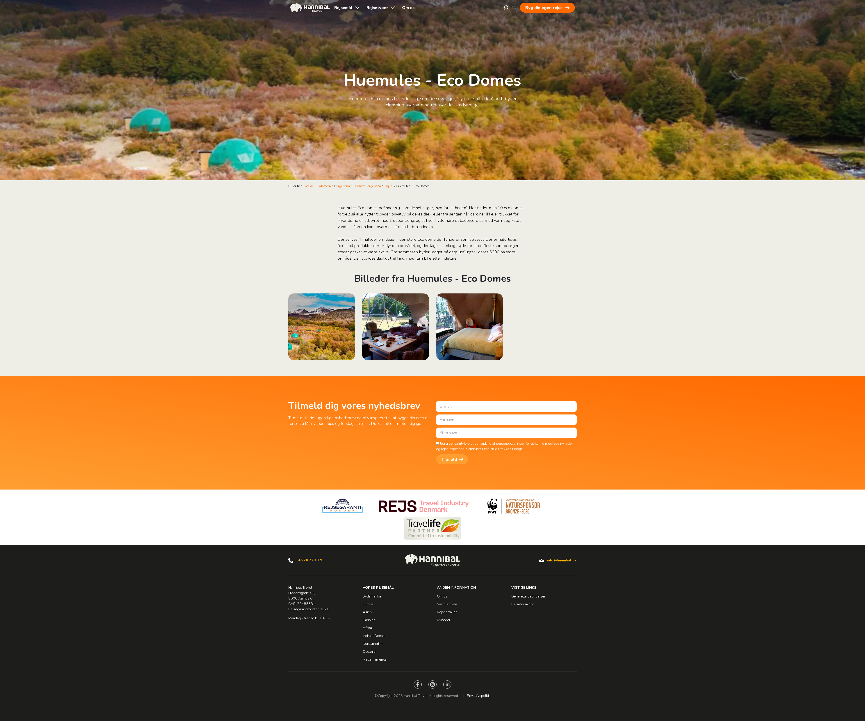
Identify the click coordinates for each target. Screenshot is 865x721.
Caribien (369, 620)
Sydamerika (324, 186)
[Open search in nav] (506, 7)
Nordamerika (372, 643)
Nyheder (443, 620)
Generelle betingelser (528, 596)
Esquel (388, 186)
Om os (408, 7)
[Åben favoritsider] (514, 7)
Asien (367, 612)
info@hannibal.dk (562, 560)
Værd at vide (447, 604)
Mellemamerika (375, 659)
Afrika (367, 627)
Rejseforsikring (522, 604)
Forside (308, 186)
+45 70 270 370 (309, 560)
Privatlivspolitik (479, 695)
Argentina (343, 186)
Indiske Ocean (374, 635)
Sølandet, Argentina (367, 186)
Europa (368, 604)
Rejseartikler (447, 612)
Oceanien (370, 651)
